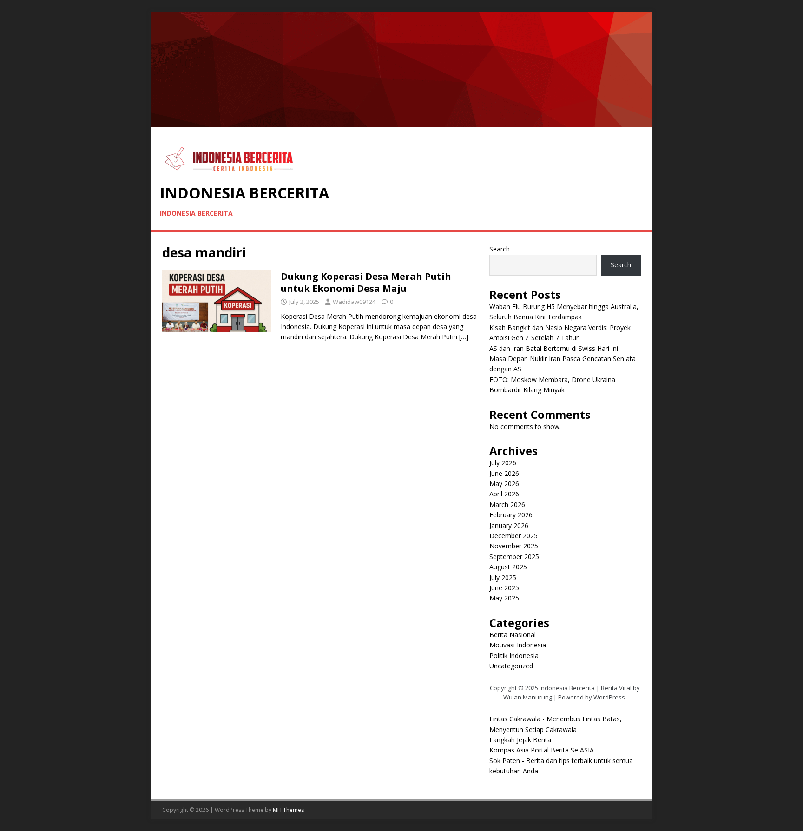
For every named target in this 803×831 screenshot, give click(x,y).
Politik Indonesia (514, 655)
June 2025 (504, 587)
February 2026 (511, 514)
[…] (463, 336)
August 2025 (508, 566)
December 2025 (513, 535)
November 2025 (513, 545)
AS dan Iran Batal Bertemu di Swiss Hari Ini (553, 348)
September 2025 (514, 556)
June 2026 (504, 473)
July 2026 (502, 462)
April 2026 (504, 493)
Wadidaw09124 (354, 301)
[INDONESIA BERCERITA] (401, 122)
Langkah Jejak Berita (520, 739)
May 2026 (504, 483)
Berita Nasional (512, 634)
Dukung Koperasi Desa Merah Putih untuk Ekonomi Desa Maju (366, 282)
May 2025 (504, 598)
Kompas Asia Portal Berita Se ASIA (541, 749)
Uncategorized (511, 665)
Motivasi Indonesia (517, 644)
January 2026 (508, 525)
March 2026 (507, 504)
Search (499, 248)
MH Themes (288, 810)
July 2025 (502, 577)
